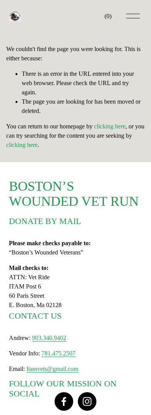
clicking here (109, 126)
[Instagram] (87, 401)
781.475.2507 (58, 353)
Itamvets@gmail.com (52, 368)
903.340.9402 (49, 338)
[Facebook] (64, 401)
